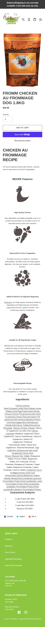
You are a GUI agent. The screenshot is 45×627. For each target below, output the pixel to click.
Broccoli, (26, 422)
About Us (9, 546)
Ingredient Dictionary (13, 559)
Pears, (13, 422)
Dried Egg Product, (21, 411)
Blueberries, (29, 475)
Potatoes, (32, 408)
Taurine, (20, 475)
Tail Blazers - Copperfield (18, 619)
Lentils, (21, 408)
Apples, (19, 422)
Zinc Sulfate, (25, 456)
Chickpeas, (13, 408)
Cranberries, (31, 470)
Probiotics (8, 302)
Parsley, (14, 478)
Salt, (14, 425)
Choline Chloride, (28, 428)
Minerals (15, 456)
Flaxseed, (27, 417)
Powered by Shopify (34, 619)
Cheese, (19, 417)
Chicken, (19, 406)
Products (8, 539)
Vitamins (16, 428)
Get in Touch (10, 552)
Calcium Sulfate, (22, 425)
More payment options (22, 140)
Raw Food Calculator (13, 565)
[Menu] (40, 19)
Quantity (6, 114)
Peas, (26, 408)
